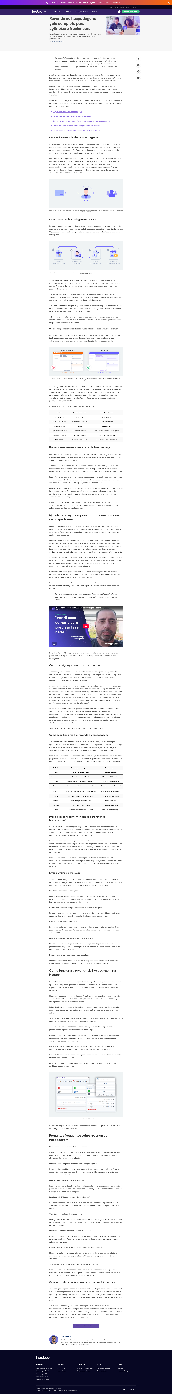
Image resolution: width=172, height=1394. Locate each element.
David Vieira (66, 1336)
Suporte (128, 7)
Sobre (134, 7)
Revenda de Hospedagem (85, 1368)
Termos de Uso (102, 1371)
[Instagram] (124, 1389)
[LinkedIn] (130, 1389)
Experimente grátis (130, 11)
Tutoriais (120, 1368)
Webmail (122, 7)
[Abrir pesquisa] (114, 11)
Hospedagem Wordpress (44, 1368)
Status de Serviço (123, 1371)
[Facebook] (138, 71)
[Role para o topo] (138, 59)
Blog (116, 7)
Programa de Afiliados (83, 1371)
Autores (57, 11)
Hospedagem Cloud (42, 1371)
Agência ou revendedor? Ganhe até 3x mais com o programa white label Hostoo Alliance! (83, 3)
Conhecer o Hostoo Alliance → (86, 1326)
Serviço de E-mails (42, 1377)
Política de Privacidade (104, 1368)
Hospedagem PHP (41, 1374)
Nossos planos (61, 1371)
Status (111, 7)
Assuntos (67, 11)
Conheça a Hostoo (81, 11)
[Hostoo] (43, 1357)
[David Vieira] (53, 1339)
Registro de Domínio (42, 1380)
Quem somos (61, 1368)
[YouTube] (134, 1389)
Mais (94, 12)
